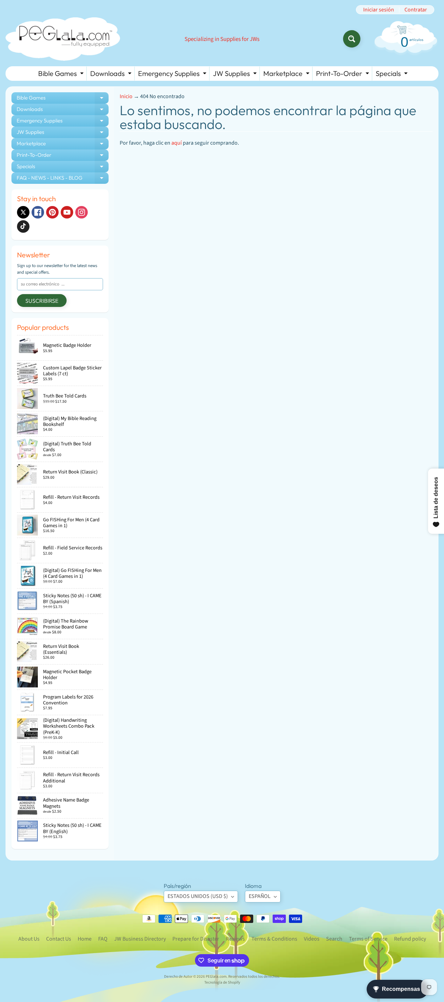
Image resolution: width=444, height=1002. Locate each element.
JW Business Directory (140, 939)
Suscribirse (41, 300)
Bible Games (61, 74)
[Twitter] (23, 212)
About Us (29, 939)
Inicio (126, 96)
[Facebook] (38, 212)
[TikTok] (23, 226)
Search (334, 939)
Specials (392, 74)
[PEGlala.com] (63, 39)
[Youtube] (67, 212)
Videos (311, 939)
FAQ (103, 939)
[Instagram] (81, 212)
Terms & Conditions (274, 939)
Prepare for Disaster (195, 939)
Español (260, 896)
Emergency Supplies (173, 74)
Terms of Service (368, 939)
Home (85, 939)
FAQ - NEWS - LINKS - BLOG (63, 179)
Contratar (415, 9)
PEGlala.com (216, 976)
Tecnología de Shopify (222, 982)
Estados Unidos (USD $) (198, 896)
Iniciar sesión (378, 9)
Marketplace (287, 74)
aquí (176, 143)
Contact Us (58, 939)
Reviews (235, 939)
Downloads (111, 74)
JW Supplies (235, 74)
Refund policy (410, 939)
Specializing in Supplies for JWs (222, 39)
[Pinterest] (52, 212)
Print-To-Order (343, 74)
